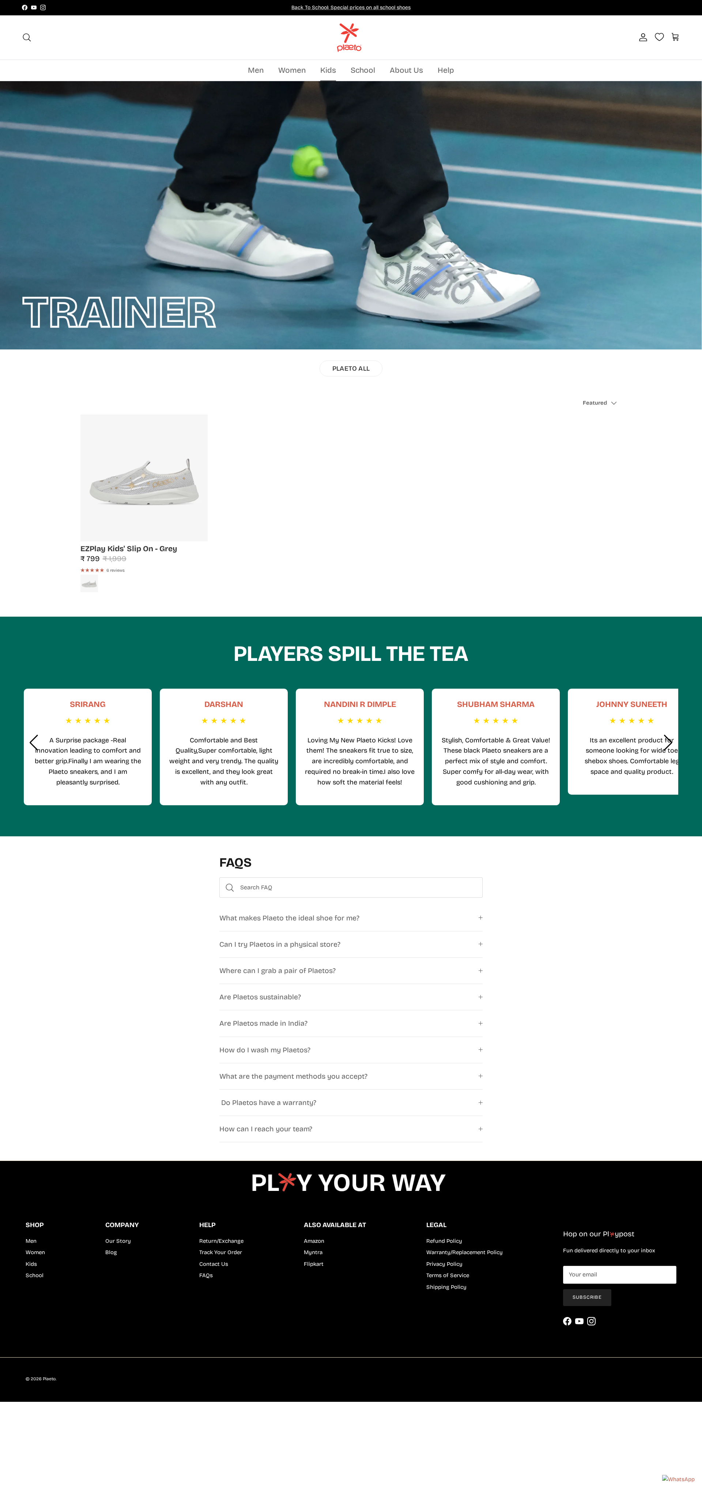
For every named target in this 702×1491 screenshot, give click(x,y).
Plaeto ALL (351, 368)
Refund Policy (444, 1241)
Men (256, 70)
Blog (111, 1252)
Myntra (313, 1252)
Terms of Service (447, 1275)
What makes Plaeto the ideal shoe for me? (289, 918)
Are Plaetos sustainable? (260, 997)
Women (292, 70)
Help (446, 70)
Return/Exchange (221, 1241)
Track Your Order (220, 1252)
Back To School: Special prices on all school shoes (351, 7)
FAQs (206, 1275)
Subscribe (587, 1297)
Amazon (314, 1241)
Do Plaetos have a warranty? (267, 1102)
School (363, 70)
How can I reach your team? (265, 1129)
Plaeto (49, 1378)
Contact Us (213, 1264)
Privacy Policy (444, 1264)
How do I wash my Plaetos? (264, 1050)
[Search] (26, 37)
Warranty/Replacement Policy (464, 1252)
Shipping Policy (446, 1287)
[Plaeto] (351, 37)
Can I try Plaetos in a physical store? (279, 944)
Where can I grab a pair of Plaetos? (277, 970)
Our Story (118, 1241)
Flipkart (314, 1264)
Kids (328, 70)
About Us (406, 70)
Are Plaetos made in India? (263, 1023)
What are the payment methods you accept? (293, 1076)
